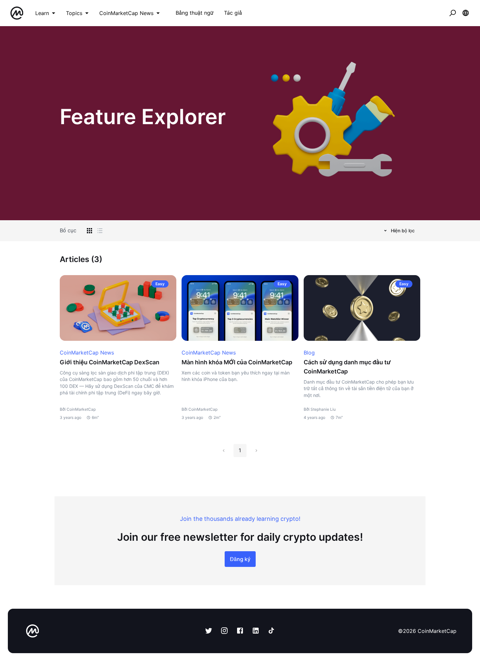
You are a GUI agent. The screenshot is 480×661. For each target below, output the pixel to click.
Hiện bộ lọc (403, 230)
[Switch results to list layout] (100, 230)
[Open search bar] (452, 13)
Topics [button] (74, 13)
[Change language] (465, 13)
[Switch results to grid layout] (89, 230)
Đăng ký (240, 559)
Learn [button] (42, 13)
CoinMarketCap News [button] (126, 13)
